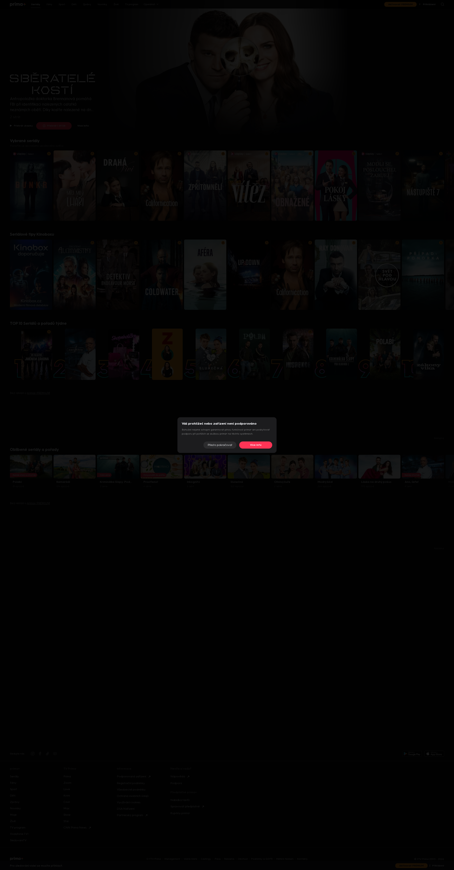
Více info (256, 444)
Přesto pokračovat (220, 445)
